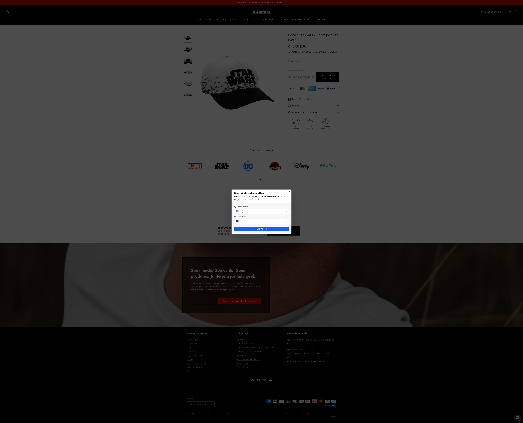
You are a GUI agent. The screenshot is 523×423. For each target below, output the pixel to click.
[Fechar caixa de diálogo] (289, 191)
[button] (261, 211)
